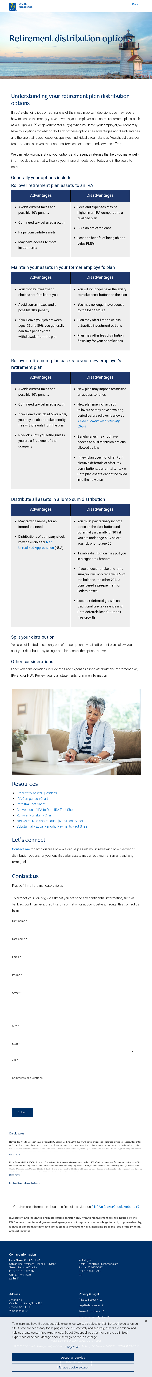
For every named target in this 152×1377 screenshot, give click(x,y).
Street (17, 993)
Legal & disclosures (89, 1305)
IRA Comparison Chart (32, 798)
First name (19, 921)
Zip (15, 1060)
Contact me (21, 849)
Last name (19, 939)
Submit (22, 1112)
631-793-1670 (22, 1274)
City (15, 1025)
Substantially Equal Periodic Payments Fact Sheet (52, 826)
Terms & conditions (90, 1311)
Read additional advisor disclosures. (25, 1183)
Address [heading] (14, 1294)
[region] (76, 1347)
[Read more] (14, 1154)
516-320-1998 (92, 1271)
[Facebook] (18, 1278)
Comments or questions (27, 1078)
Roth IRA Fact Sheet (31, 804)
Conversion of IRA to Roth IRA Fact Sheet (46, 810)
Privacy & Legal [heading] (89, 1294)
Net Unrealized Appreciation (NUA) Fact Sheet (50, 821)
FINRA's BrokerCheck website (113, 1207)
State (16, 1043)
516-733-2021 (95, 1267)
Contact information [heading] (22, 1254)
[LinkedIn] (14, 1278)
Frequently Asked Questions (37, 793)
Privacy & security (89, 1299)
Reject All (73, 1347)
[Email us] (11, 1278)
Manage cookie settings (73, 1367)
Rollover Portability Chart (34, 815)
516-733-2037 (26, 1271)
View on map (16, 1310)
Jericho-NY (15, 1300)
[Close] (146, 1321)
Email (16, 957)
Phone (17, 975)
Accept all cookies (73, 1357)
